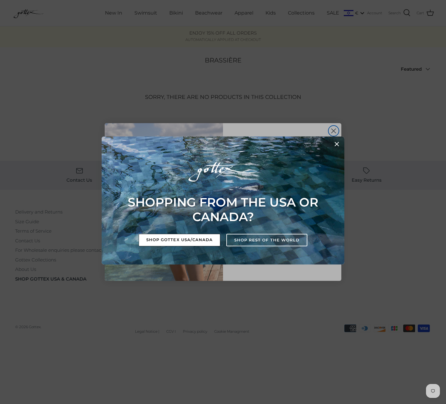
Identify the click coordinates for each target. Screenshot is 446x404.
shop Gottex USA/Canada (179, 239)
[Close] (336, 144)
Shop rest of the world (266, 239)
